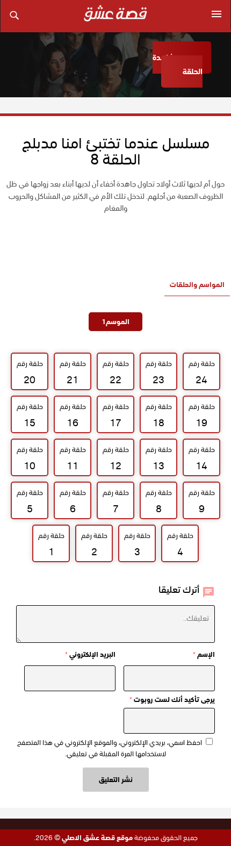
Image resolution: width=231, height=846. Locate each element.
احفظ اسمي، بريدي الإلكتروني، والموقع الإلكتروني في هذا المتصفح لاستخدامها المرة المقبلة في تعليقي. (109, 748)
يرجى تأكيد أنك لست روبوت (172, 699)
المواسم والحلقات (197, 284)
